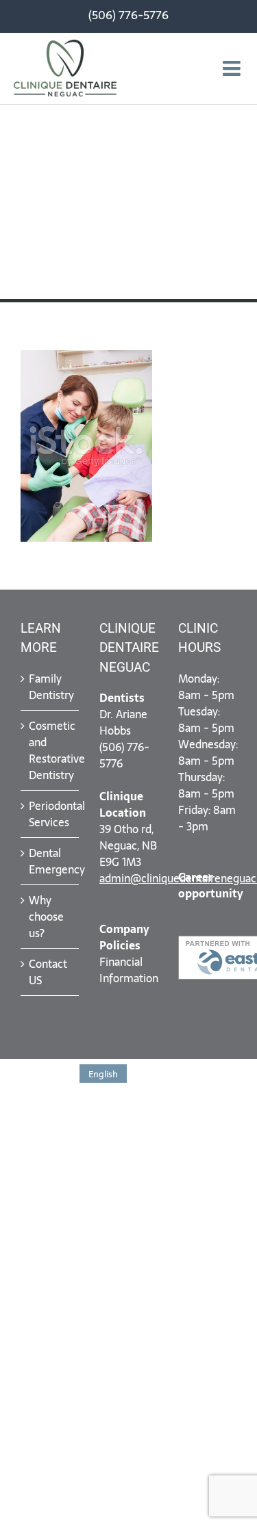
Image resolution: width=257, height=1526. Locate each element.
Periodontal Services (50, 814)
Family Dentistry (50, 686)
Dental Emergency (50, 861)
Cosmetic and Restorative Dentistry (50, 750)
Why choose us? (46, 916)
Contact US (48, 972)
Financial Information (128, 970)
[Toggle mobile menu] (233, 68)
